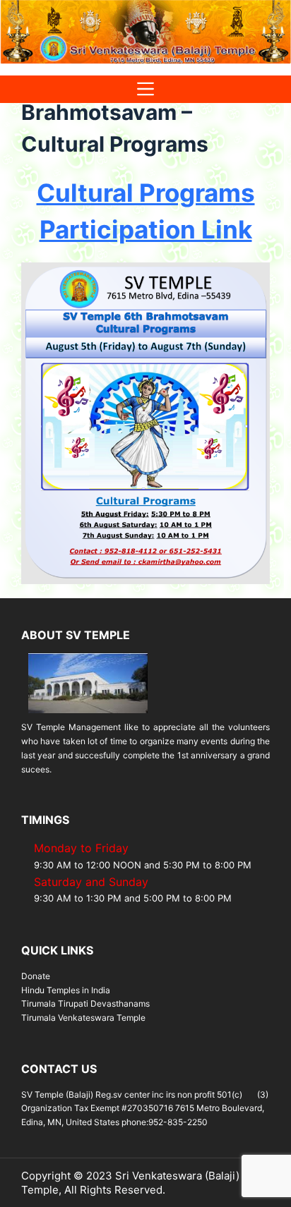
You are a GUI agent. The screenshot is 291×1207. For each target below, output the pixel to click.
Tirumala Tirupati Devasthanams (85, 1003)
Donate (35, 976)
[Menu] (145, 89)
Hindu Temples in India (65, 990)
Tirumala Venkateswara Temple (83, 1017)
